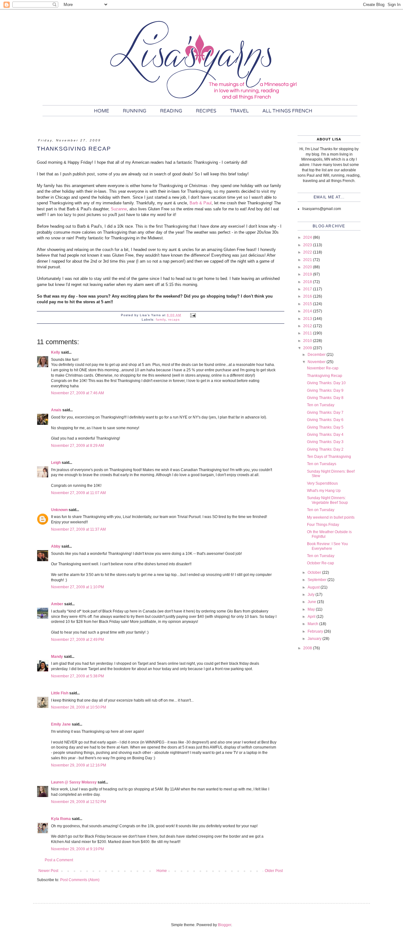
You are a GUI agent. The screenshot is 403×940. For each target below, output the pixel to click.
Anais (56, 410)
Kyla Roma (61, 819)
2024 (308, 237)
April (312, 616)
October (315, 572)
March (313, 624)
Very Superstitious (322, 483)
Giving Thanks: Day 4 (325, 434)
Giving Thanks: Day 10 (326, 383)
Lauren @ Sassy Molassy (74, 782)
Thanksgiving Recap (324, 375)
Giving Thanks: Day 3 (325, 442)
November (317, 362)
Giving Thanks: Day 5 (325, 427)
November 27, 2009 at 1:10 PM (77, 587)
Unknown (59, 510)
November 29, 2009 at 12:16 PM (78, 765)
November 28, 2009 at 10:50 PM (78, 707)
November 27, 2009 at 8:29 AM (77, 445)
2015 (308, 304)
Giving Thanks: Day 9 (325, 390)
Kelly (55, 352)
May (312, 609)
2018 (308, 282)
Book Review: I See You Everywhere (327, 546)
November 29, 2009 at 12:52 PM (78, 802)
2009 (308, 348)
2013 (308, 318)
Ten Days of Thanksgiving (329, 456)
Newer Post (48, 871)
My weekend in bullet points (331, 517)
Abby (55, 546)
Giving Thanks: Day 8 (325, 398)
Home (161, 871)
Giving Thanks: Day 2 (325, 449)
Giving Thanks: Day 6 (325, 420)
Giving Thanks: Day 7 (325, 412)
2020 (308, 267)
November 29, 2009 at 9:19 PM (77, 849)
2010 (308, 341)
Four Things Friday (323, 524)
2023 (308, 245)
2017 (308, 289)
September (317, 580)
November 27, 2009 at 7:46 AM (77, 393)
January (315, 638)
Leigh (56, 462)
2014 (308, 311)
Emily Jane (61, 724)
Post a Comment (59, 860)
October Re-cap (320, 563)
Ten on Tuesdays (321, 464)
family (161, 319)
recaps (174, 319)
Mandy (57, 656)
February (316, 631)
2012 (308, 326)
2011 (308, 333)
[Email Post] (193, 315)
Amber (57, 604)
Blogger (224, 925)
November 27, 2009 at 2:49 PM (77, 639)
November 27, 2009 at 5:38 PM (77, 676)
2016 (308, 296)
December (317, 354)
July (311, 594)
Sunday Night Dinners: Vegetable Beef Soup (327, 500)
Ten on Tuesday (320, 405)
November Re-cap (322, 368)
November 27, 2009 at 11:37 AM (78, 529)
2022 (308, 252)
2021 (308, 260)
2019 (308, 274)
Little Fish (59, 693)
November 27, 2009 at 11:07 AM (78, 493)
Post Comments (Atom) (79, 880)
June (312, 602)
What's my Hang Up (324, 490)
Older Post (274, 871)
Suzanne (119, 209)
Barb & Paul (201, 203)
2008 (308, 648)
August (314, 587)
